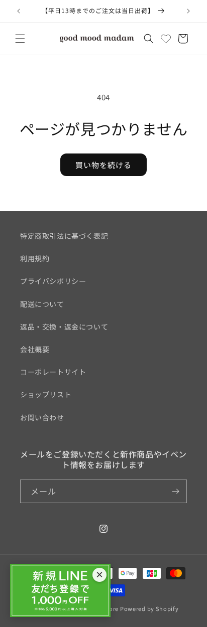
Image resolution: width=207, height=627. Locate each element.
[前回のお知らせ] (19, 11)
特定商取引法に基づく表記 (64, 236)
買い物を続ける (103, 165)
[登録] (175, 491)
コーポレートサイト (53, 372)
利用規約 (34, 258)
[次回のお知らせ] (188, 11)
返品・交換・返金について (64, 327)
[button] (20, 39)
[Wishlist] (166, 39)
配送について (42, 304)
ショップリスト (45, 394)
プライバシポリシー (53, 281)
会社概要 (34, 349)
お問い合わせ (42, 417)
